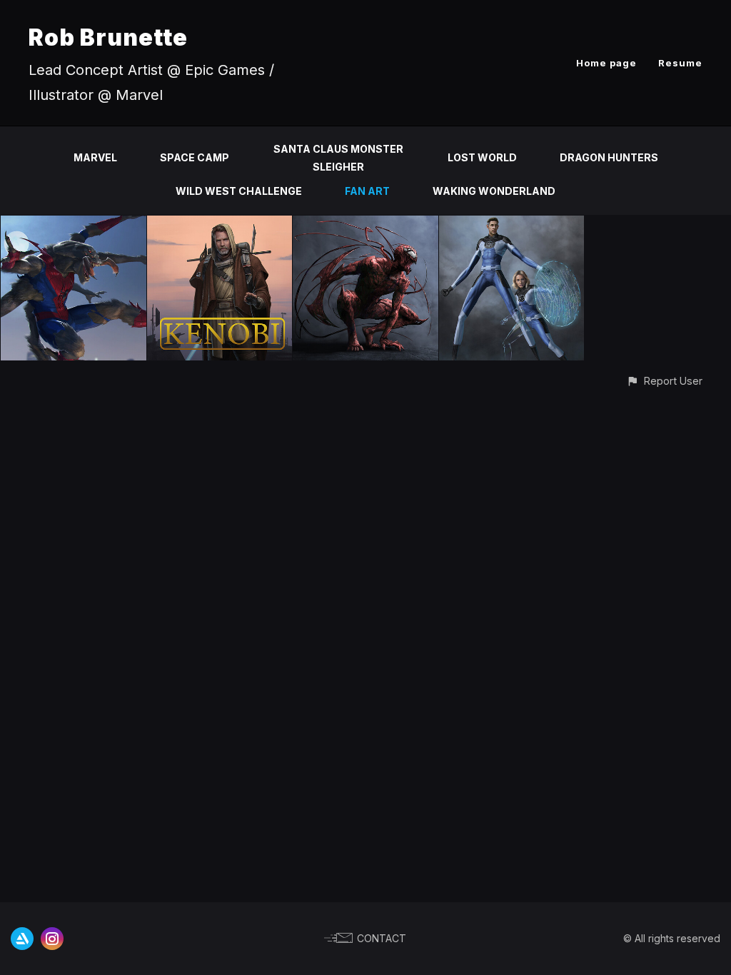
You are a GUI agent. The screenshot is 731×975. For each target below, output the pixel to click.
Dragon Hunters (609, 157)
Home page (606, 63)
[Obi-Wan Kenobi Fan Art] (220, 224)
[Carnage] (365, 224)
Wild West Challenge (239, 191)
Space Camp (194, 157)
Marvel (95, 157)
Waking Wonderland (494, 191)
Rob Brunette (108, 37)
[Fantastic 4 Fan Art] (512, 224)
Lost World (482, 157)
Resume (680, 63)
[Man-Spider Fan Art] (73, 224)
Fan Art (367, 191)
